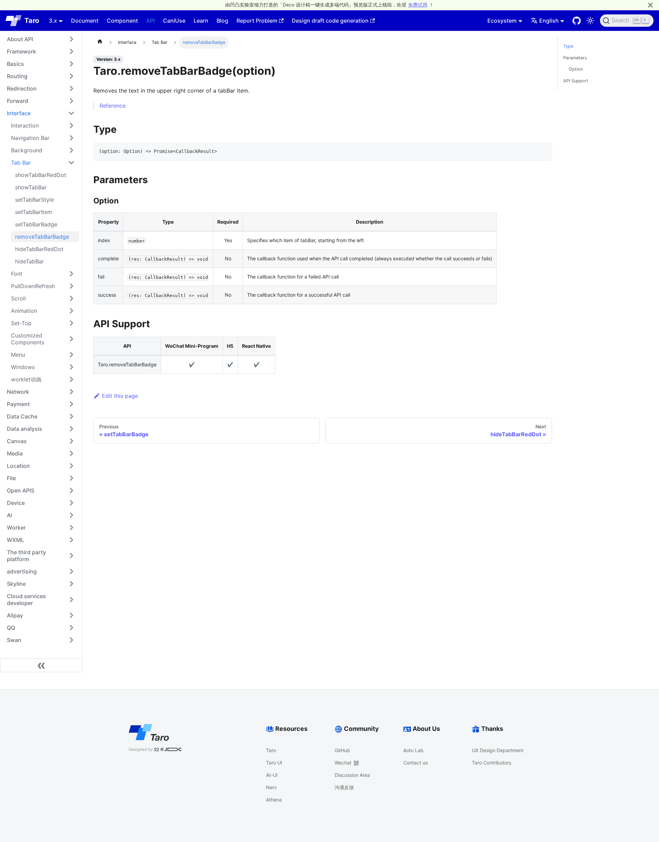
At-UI (272, 775)
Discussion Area (352, 775)
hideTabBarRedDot (39, 249)
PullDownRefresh (33, 286)
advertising (22, 571)
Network (18, 391)
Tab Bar (21, 162)
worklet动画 (26, 379)
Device (16, 502)
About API (20, 39)
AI (9, 515)
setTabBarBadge (36, 224)
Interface (19, 113)
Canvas (17, 441)
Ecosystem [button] (502, 20)
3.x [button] (53, 20)
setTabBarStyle (34, 199)
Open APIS (20, 490)
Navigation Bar (30, 137)
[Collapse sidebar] (41, 665)
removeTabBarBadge (42, 236)
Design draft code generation (330, 20)
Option (576, 69)
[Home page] (99, 42)
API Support (575, 80)
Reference (113, 105)
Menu (18, 354)
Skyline (16, 583)
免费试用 (417, 5)
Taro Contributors (491, 763)
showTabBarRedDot (40, 174)
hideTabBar (29, 261)
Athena (274, 800)
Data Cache (22, 416)
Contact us (415, 763)
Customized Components (27, 339)
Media (15, 453)
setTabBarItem (33, 212)
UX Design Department (497, 750)
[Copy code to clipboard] (543, 150)
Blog (222, 20)
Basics (15, 63)
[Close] (650, 5)
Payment (18, 404)
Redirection (22, 88)
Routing (17, 76)
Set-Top (21, 323)
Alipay (15, 615)
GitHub (342, 750)
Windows (23, 367)
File (11, 478)
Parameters (575, 57)
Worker (16, 527)
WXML (15, 539)
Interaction (25, 125)
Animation (24, 310)
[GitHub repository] (576, 20)
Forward (17, 100)
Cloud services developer (26, 599)
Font (16, 273)
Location (18, 465)
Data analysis (24, 428)
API (150, 20)
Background (26, 150)
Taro (271, 750)
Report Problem (256, 20)
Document (85, 20)
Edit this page (120, 395)
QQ (11, 627)
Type (568, 46)
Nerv (271, 787)
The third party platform (26, 555)
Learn (201, 20)
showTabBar (31, 187)
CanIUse (174, 20)
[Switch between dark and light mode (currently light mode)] (590, 20)
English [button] (549, 20)
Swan (14, 640)
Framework (21, 51)
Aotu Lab (413, 750)
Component (122, 20)
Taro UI (274, 763)
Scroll (18, 298)
